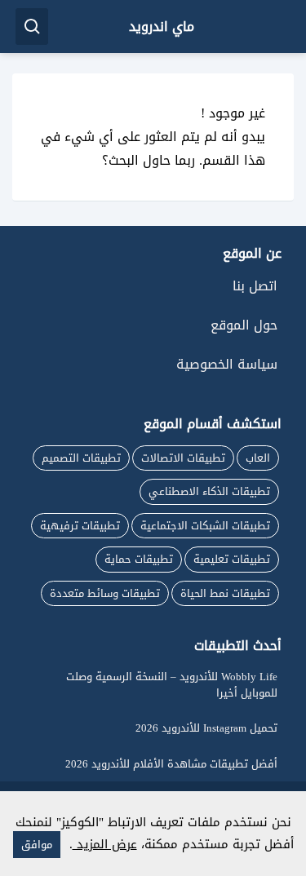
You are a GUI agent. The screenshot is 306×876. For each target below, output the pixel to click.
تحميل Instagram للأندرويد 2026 (206, 728)
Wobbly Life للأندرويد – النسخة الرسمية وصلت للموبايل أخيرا (171, 684)
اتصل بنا (255, 286)
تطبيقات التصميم (81, 458)
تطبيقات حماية (138, 559)
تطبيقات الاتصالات (183, 458)
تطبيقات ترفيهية (80, 525)
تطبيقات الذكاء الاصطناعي (209, 491)
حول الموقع (244, 325)
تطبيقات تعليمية (231, 559)
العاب (258, 458)
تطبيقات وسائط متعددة (105, 593)
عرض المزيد (105, 844)
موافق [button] (36, 844)
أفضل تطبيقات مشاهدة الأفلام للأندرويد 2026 (171, 764)
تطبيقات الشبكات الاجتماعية (205, 525)
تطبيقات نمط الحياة (225, 593)
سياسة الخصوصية (226, 364)
